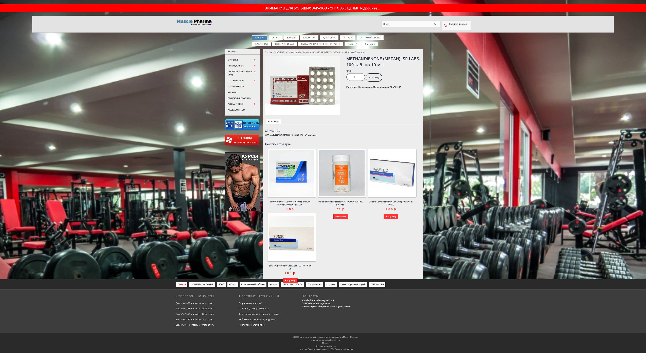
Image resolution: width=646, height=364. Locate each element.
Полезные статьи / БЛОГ (259, 296)
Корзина (331, 284)
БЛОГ (221, 284)
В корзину (374, 77)
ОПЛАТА (347, 37)
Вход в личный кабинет (253, 284)
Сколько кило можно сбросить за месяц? (259, 314)
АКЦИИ (276, 37)
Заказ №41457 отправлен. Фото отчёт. (195, 314)
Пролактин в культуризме (252, 324)
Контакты (370, 44)
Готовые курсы (236, 80)
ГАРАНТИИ (309, 37)
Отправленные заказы (195, 296)
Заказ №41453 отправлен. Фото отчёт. (195, 324)
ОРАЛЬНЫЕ (279, 52)
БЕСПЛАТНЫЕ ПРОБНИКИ (239, 98)
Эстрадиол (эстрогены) (250, 303)
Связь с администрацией (353, 284)
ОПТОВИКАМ (377, 284)
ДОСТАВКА (329, 37)
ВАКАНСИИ (261, 44)
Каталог (291, 37)
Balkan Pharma (235, 104)
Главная (259, 37)
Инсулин (232, 92)
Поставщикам (314, 284)
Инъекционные (236, 65)
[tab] (273, 121)
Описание (273, 121)
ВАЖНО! (352, 44)
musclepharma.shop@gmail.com (318, 300)
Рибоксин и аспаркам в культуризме (257, 319)
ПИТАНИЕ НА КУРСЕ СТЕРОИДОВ (320, 44)
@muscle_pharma (321, 303)
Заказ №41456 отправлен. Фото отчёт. (195, 319)
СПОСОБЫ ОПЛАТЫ (292, 284)
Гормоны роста (236, 86)
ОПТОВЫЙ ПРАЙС (370, 37)
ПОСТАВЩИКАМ (284, 44)
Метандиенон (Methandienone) (300, 52)
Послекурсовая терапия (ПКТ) (240, 73)
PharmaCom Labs (236, 110)
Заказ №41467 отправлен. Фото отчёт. (195, 303)
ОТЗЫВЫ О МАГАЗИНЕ (202, 284)
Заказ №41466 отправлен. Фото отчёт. (195, 308)
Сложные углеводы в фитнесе (254, 308)
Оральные (233, 59)
